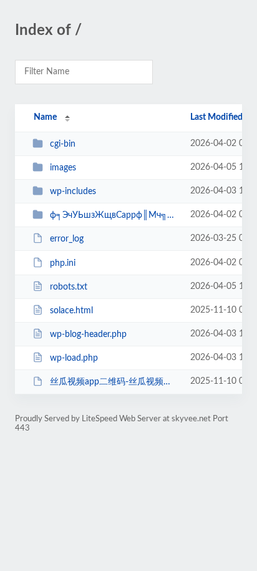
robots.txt (68, 287)
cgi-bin (62, 144)
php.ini (62, 263)
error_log (67, 239)
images (63, 167)
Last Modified (216, 117)
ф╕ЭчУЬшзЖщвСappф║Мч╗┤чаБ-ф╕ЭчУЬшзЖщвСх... (114, 215)
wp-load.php (74, 358)
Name (45, 117)
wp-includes (73, 191)
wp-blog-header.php (88, 334)
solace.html (71, 310)
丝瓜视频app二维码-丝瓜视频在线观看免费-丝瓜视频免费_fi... (114, 382)
